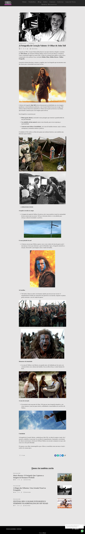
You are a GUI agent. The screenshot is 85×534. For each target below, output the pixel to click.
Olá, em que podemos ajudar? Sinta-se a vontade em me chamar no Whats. (72, 526)
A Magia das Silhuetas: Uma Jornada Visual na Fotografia (29, 489)
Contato (52, 2)
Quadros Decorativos (49, 4)
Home (25, 2)
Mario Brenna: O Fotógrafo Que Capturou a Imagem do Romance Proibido (28, 477)
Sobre (45, 2)
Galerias (60, 2)
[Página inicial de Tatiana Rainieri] (11, 3)
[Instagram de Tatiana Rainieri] (74, 529)
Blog (39, 2)
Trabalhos (32, 2)
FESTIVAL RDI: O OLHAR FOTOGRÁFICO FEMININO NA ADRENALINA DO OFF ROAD (30, 502)
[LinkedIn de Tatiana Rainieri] (77, 529)
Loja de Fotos (71, 2)
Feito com (42, 532)
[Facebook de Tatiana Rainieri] (72, 529)
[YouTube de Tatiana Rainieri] (76, 529)
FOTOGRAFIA (31, 43)
